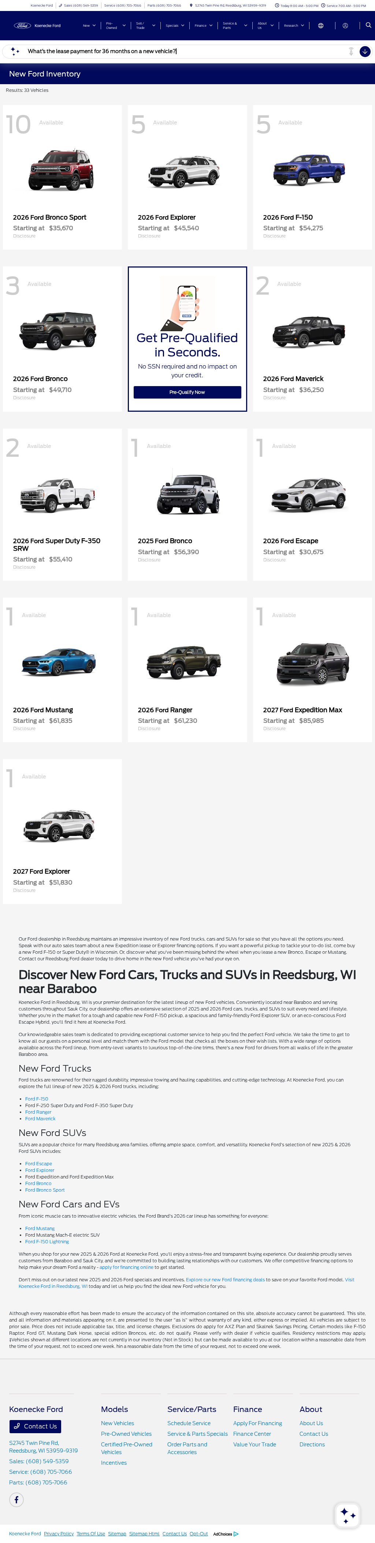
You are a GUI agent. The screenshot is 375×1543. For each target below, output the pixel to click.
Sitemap (117, 1533)
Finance (247, 1409)
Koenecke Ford (25, 1533)
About (311, 1409)
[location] (191, 5)
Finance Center (252, 1434)
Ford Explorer (39, 1170)
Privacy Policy (59, 1533)
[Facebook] (16, 1499)
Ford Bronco (38, 1183)
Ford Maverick (40, 1118)
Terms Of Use (91, 1533)
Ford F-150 (36, 1099)
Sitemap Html (144, 1533)
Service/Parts (191, 1409)
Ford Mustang (40, 1228)
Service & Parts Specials (197, 1434)
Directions (312, 1444)
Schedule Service (189, 1423)
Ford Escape (38, 1163)
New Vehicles (117, 1423)
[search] (368, 25)
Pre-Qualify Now (187, 392)
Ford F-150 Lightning (47, 1241)
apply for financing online (126, 1267)
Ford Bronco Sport (45, 1190)
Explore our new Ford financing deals (225, 1279)
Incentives (114, 1463)
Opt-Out (199, 1533)
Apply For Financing (257, 1423)
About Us (311, 1423)
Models (114, 1409)
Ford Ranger (38, 1112)
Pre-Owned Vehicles (126, 1434)
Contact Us (40, 1426)
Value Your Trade (254, 1444)
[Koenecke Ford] (42, 25)
